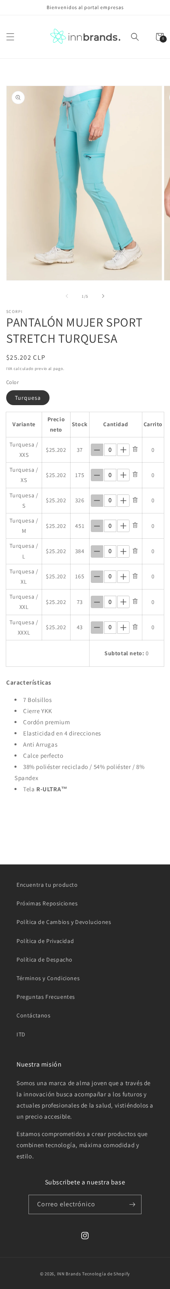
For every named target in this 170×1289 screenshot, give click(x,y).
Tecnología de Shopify (106, 1274)
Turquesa (28, 397)
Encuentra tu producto (47, 884)
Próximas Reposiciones (47, 903)
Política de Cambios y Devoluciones (64, 922)
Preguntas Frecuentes (46, 996)
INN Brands (69, 1274)
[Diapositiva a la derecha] (103, 296)
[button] (10, 37)
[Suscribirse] (132, 1204)
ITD (21, 1034)
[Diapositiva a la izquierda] (67, 296)
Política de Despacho (45, 959)
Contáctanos (34, 1015)
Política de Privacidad (45, 941)
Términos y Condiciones (48, 978)
